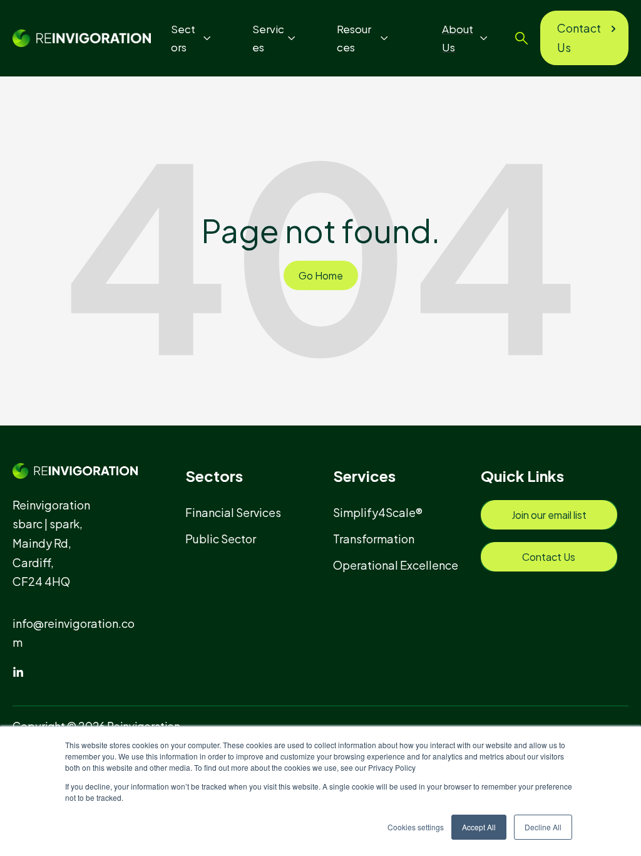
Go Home (321, 275)
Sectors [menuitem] (214, 475)
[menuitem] (239, 512)
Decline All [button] (543, 827)
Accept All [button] (479, 827)
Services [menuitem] (364, 475)
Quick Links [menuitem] (522, 475)
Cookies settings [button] (415, 827)
